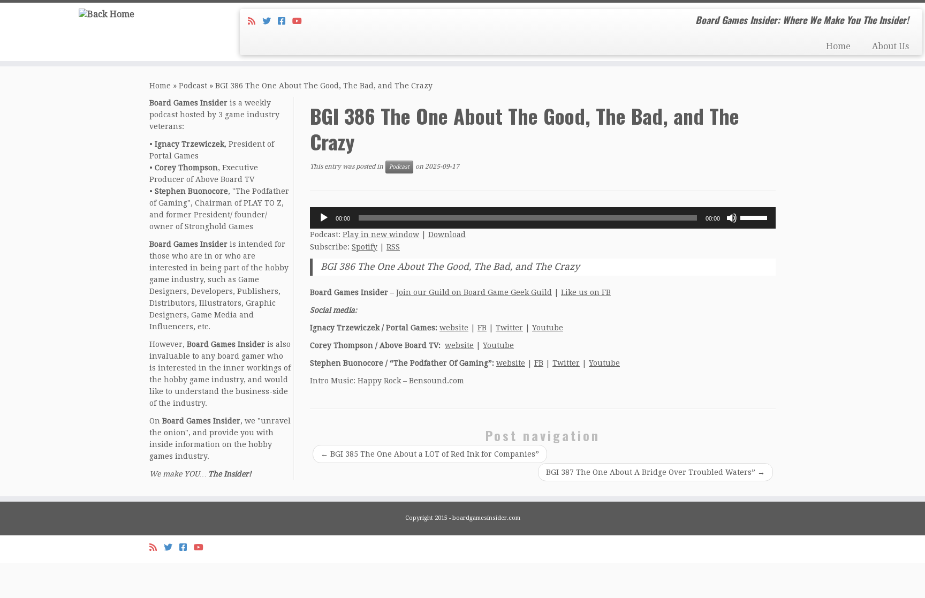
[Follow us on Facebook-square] (285, 21)
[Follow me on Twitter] (270, 21)
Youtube (547, 327)
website (453, 327)
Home (838, 46)
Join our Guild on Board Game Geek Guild (474, 292)
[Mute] (731, 218)
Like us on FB (586, 292)
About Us (890, 46)
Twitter (509, 327)
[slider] (755, 216)
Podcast (193, 85)
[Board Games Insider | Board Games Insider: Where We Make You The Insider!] (107, 14)
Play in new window (381, 234)
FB (482, 327)
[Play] (324, 218)
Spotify (364, 247)
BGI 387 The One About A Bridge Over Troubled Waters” (655, 472)
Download (447, 234)
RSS (393, 247)
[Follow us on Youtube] (300, 21)
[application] (543, 218)
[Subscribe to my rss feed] (255, 21)
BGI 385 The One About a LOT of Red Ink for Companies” (430, 454)
